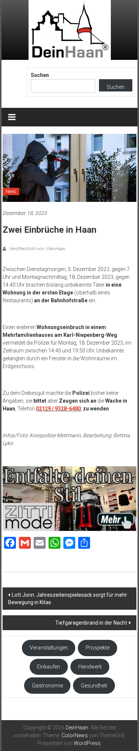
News (11, 191)
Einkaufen (48, 667)
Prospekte (97, 648)
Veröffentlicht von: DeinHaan (36, 248)
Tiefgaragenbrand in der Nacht (91, 623)
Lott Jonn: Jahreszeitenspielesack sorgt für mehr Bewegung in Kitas (67, 598)
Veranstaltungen (49, 648)
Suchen (40, 75)
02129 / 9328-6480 (58, 409)
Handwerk (90, 667)
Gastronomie (47, 686)
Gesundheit (94, 686)
